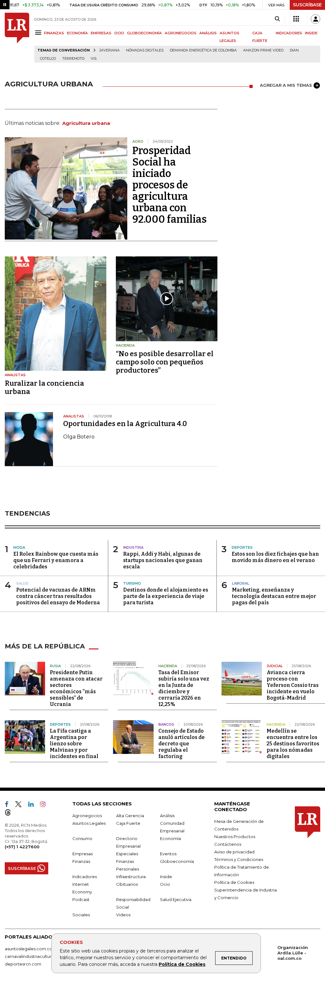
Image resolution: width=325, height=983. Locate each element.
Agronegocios (87, 815)
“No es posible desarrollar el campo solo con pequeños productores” (165, 362)
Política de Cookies (182, 964)
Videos (123, 914)
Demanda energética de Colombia (203, 50)
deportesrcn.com (23, 963)
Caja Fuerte (128, 823)
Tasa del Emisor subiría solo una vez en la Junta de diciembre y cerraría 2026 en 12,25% (183, 688)
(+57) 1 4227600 (22, 846)
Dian (294, 50)
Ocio (165, 884)
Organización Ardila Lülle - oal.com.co (292, 953)
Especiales (127, 853)
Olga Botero (79, 437)
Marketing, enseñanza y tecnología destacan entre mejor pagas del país (274, 596)
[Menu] (39, 32)
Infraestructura (131, 876)
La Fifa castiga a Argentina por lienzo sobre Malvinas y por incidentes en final (74, 743)
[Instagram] (45, 805)
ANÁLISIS (208, 33)
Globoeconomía (177, 861)
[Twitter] (21, 805)
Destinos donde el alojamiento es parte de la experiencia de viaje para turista (165, 596)
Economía (170, 838)
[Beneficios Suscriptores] (296, 19)
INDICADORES (289, 33)
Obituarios (127, 884)
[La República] (17, 38)
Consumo (82, 838)
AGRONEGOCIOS (180, 33)
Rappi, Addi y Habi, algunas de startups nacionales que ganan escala (162, 560)
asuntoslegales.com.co (28, 948)
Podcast (81, 899)
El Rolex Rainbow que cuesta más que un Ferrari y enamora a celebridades (55, 560)
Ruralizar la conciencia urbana (44, 387)
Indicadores (84, 876)
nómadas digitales (144, 50)
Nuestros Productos (234, 836)
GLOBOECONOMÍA (144, 33)
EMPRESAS (101, 33)
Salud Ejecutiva (175, 899)
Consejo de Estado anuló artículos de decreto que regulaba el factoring (181, 743)
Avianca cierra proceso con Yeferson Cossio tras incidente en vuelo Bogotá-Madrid (293, 685)
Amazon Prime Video (263, 50)
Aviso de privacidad (234, 851)
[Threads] (10, 813)
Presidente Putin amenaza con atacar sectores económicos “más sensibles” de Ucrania (76, 688)
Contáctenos (227, 844)
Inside (166, 876)
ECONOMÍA (77, 33)
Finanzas (81, 861)
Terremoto (73, 59)
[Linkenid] (33, 805)
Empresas (82, 853)
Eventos (168, 853)
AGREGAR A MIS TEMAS (286, 85)
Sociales (81, 914)
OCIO (119, 33)
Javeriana (109, 50)
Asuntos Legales (89, 823)
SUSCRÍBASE (307, 5)
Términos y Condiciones (238, 859)
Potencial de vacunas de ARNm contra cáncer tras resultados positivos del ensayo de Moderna (58, 596)
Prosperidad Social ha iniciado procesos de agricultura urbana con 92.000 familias (169, 185)
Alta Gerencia (130, 815)
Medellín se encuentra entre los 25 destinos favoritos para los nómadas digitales (293, 743)
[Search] (277, 19)
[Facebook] (9, 805)
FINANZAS (54, 33)
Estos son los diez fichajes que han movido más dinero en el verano (275, 557)
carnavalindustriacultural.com (35, 956)
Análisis (167, 815)
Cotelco (48, 59)
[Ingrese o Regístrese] (315, 19)
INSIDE (311, 33)
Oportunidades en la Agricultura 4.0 (125, 423)
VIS (93, 59)
